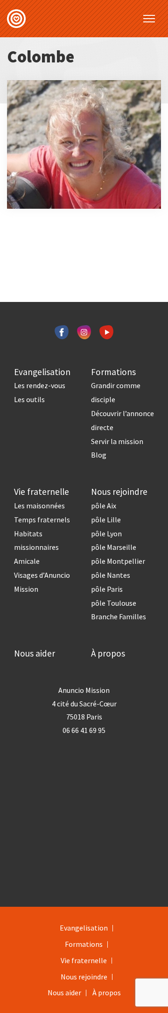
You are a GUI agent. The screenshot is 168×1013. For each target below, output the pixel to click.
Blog (98, 454)
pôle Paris (107, 589)
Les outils (29, 399)
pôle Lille (106, 519)
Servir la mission (117, 441)
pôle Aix (103, 505)
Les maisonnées (39, 505)
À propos (108, 653)
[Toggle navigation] (149, 18)
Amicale (27, 561)
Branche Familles (118, 616)
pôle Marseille (113, 547)
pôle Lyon (106, 533)
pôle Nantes (110, 575)
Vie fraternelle (41, 491)
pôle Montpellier (118, 561)
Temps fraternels (42, 519)
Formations (113, 371)
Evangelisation (42, 371)
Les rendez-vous (39, 385)
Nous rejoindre (119, 491)
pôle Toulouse (113, 603)
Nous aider (34, 653)
